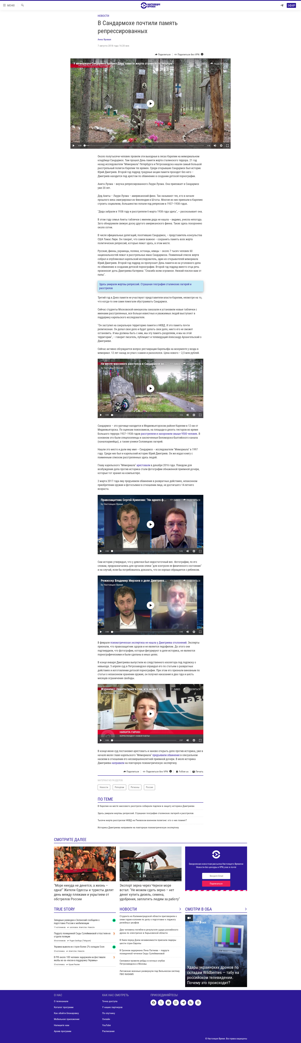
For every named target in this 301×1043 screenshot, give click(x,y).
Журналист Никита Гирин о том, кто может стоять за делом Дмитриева (148, 689)
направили (118, 763)
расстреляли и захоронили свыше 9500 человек (169, 433)
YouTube (106, 1025)
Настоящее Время (113, 367)
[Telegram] (282, 5)
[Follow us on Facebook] (153, 1003)
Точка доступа (109, 1001)
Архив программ (62, 1031)
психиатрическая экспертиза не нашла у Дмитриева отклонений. (149, 642)
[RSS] (191, 1003)
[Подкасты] (198, 1003)
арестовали (144, 465)
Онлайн (106, 1019)
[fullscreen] (227, 145)
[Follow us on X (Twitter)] (161, 1003)
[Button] (163, 54)
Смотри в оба (198, 909)
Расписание (108, 1031)
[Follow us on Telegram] (183, 1003)
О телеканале (61, 1001)
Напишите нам (61, 1025)
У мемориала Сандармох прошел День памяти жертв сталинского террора (123, 63)
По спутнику (108, 1013)
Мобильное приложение (66, 1019)
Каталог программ (63, 1007)
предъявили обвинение (166, 755)
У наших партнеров (112, 1007)
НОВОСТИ (128, 909)
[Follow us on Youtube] (168, 1003)
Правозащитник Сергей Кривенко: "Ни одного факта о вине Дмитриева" (148, 500)
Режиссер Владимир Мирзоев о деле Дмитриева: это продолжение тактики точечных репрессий (165, 580)
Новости (103, 15)
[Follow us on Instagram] (176, 1003)
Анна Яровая (104, 39)
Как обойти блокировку (66, 1013)
